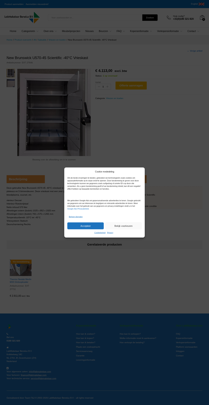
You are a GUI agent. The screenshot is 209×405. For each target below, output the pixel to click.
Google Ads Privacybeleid (78, 209)
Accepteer (85, 225)
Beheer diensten (76, 217)
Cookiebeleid (100, 233)
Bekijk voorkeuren (123, 225)
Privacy (110, 233)
